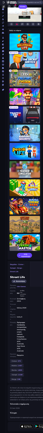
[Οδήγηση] (3, 64)
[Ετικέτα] (3, 89)
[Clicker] (3, 41)
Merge (19, 268)
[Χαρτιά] (3, 84)
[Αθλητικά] (3, 47)
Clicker (21, 264)
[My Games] (9, 7)
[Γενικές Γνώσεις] (3, 51)
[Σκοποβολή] (3, 78)
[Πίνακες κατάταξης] (3, 32)
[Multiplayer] (3, 29)
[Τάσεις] (3, 19)
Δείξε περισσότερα (25, 255)
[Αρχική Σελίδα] (3, 9)
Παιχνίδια (13, 264)
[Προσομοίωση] (3, 74)
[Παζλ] (3, 68)
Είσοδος (23, 7)
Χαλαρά (13, 268)
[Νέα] (3, 16)
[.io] (3, 44)
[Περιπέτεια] (3, 71)
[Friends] (4, 7)
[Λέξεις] (3, 61)
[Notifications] (15, 7)
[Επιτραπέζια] (3, 58)
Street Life (14, 272)
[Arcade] (3, 37)
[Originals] (3, 26)
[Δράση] (3, 54)
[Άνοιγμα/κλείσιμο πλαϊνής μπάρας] (3, 2)
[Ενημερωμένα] (3, 22)
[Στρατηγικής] (3, 81)
